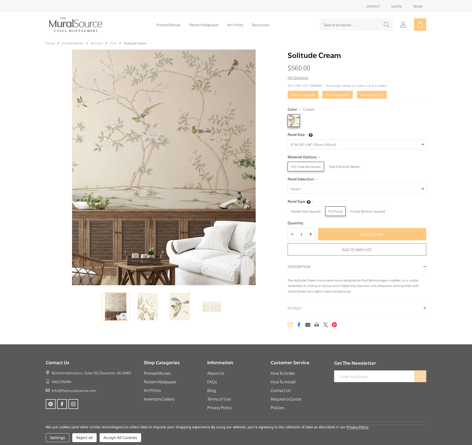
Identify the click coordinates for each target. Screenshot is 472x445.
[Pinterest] (334, 324)
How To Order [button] (283, 373)
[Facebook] (298, 324)
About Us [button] (215, 373)
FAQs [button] (212, 381)
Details (294, 307)
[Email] (307, 324)
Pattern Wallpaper (204, 24)
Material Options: (304, 157)
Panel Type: (301, 201)
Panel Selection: (302, 179)
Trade (418, 6)
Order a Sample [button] (303, 94)
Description (299, 266)
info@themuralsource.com (74, 390)
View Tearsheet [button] (337, 94)
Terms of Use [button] (219, 399)
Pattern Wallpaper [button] (160, 381)
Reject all (84, 437)
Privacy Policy (357, 427)
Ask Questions (298, 77)
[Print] (316, 324)
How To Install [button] (283, 381)
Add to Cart (372, 234)
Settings (57, 437)
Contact (373, 6)
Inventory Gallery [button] (159, 399)
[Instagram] (73, 404)
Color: (301, 109)
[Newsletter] (420, 376)
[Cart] (420, 24)
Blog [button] (211, 390)
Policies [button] (277, 407)
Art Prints (235, 24)
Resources (260, 24)
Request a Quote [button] (286, 399)
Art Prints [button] (152, 390)
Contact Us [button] (281, 390)
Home (50, 42)
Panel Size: (298, 135)
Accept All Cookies (120, 437)
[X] (325, 324)
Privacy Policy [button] (219, 407)
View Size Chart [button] (372, 94)
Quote (396, 6)
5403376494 (61, 381)
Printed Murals (168, 24)
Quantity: (296, 222)
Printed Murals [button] (157, 373)
